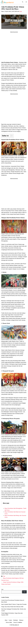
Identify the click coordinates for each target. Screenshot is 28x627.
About (6, 620)
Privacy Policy (9, 622)
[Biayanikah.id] (7, 2)
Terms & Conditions (17, 622)
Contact (10, 620)
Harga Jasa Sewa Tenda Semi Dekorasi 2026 (12, 606)
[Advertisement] (14, 47)
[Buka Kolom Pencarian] (22, 2)
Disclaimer (15, 620)
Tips (4, 576)
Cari (2, 589)
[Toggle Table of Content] (10, 136)
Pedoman (21, 620)
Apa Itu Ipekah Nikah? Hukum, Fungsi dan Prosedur (14, 604)
